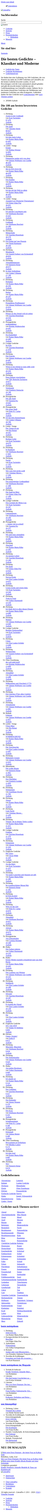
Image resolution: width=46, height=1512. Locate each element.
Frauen (3, 1269)
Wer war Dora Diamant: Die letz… (19, 1385)
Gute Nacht (10, 811)
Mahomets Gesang (13, 758)
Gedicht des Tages (12, 69)
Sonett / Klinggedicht (24, 1196)
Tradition (20, 1293)
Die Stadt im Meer (12, 492)
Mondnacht (10, 252)
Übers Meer (10, 726)
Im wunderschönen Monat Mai (17, 885)
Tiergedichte (21, 1285)
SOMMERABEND (13, 737)
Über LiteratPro (11, 1482)
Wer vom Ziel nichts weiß (15, 471)
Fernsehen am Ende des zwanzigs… (19, 1358)
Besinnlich (5, 1228)
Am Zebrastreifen (12, 939)
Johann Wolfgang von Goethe (20, 161)
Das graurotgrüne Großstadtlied (17, 482)
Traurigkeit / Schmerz (25, 1300)
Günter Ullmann (15, 273)
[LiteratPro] (5, 10)
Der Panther (10, 180)
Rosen (19, 1246)
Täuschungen (22, 1282)
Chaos (8, 641)
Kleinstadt (9, 1132)
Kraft (3, 1311)
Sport (19, 1277)
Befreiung (5, 1225)
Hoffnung (5, 1300)
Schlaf (19, 1254)
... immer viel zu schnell (14, 524)
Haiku (3, 1196)
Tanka (18, 1199)
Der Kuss (9, 1111)
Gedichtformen (29, 95)
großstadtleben (11, 324)
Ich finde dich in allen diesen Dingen (19, 609)
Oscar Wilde (13, 856)
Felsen (3, 1264)
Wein (19, 1313)
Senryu (19, 1194)
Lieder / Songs (6, 1201)
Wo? (7, 1164)
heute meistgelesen (9, 1326)
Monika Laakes (15, 1145)
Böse (3, 1238)
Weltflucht (9, 983)
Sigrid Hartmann (15, 243)
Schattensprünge (12, 1121)
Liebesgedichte (7, 1316)
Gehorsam (5, 1285)
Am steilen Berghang (13, 1068)
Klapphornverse (7, 1199)
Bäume (4, 1223)
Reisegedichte (22, 1241)
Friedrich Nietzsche (16, 390)
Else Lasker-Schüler (16, 579)
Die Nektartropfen (12, 1058)
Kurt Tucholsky (15, 118)
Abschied (9, 545)
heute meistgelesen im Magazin (16, 1365)
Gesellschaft (5, 1287)
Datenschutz (10, 1478)
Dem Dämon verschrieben (15, 377)
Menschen (21, 1212)
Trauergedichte (22, 1295)
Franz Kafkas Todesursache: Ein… (19, 1391)
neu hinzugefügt (9, 1404)
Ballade (4, 1183)
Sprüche (9, 31)
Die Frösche (10, 356)
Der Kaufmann (11, 1428)
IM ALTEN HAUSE (13, 169)
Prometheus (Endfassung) (15, 303)
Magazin (9, 39)
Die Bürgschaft (11, 1440)
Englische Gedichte (8, 1194)
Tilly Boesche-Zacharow (18, 379)
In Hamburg (10, 450)
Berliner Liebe (11, 439)
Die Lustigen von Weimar (15, 973)
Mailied (8, 620)
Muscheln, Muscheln (13, 1047)
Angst (3, 1217)
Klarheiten (5, 1308)
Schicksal (20, 1251)
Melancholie (10, 233)
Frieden (4, 1274)
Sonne (19, 1272)
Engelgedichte (6, 1251)
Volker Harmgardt (15, 601)
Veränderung (22, 1303)
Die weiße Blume (12, 768)
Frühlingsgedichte (8, 1277)
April (3, 1220)
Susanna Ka (13, 401)
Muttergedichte (22, 1225)
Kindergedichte (7, 1306)
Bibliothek (14, 37)
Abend (8, 800)
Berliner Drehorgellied (14, 630)
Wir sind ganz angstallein (15, 535)
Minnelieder (20, 1186)
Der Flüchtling (11, 779)
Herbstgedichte (7, 1298)
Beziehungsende (7, 1233)
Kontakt (9, 1488)
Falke (3, 1261)
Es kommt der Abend (13, 1004)
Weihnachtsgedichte (24, 1311)
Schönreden (21, 1259)
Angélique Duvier (15, 792)
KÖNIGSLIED (11, 896)
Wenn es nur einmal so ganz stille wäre (20, 367)
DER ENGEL (11, 1333)
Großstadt (9, 222)
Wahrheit (20, 1308)
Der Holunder (11, 1100)
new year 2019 (11, 1026)
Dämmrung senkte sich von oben (18, 158)
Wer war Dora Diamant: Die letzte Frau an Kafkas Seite (21, 1459)
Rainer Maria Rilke (16, 139)
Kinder (8, 148)
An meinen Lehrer (12, 556)
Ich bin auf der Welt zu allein (16, 190)
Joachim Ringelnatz (16, 235)
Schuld (19, 1261)
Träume (20, 1298)
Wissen (19, 1319)
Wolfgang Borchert (16, 214)
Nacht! (8, 460)
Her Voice (9, 853)
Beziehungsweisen (8, 1235)
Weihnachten (10, 652)
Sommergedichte (23, 1269)
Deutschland (6, 1248)
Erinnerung (10, 843)
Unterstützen (12, 6)
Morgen (20, 1220)
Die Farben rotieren (13, 949)
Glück (3, 1290)
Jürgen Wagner (14, 1102)
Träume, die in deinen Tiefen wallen (19, 822)
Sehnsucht (21, 1264)
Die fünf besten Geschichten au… (18, 1378)
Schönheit (20, 1256)
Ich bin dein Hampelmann (15, 418)
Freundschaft (6, 1272)
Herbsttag (9, 282)
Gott (3, 1293)
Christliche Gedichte (9, 1243)
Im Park (9, 345)
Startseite (4, 53)
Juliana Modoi (14, 1134)
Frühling (9, 832)
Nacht (19, 1228)
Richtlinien (10, 1484)
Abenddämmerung (13, 263)
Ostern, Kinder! (11, 1036)
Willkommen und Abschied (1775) (18, 683)
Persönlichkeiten (12, 35)
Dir (7, 1015)
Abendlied (9, 673)
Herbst (8, 292)
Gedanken (5, 1282)
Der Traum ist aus (12, 428)
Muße (19, 1223)
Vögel (19, 1306)
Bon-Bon (9, 1339)
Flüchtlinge (5, 1267)
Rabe (19, 1235)
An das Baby (10, 864)
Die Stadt (9, 127)
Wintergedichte (22, 1316)
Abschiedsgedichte (8, 1215)
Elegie (3, 1188)
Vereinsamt (10, 388)
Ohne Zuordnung (22, 1188)
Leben (3, 1313)
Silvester (9, 994)
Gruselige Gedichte (8, 1295)
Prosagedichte (21, 1191)
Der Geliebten (11, 1089)
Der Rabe (9, 567)
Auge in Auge (11, 598)
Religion (20, 1243)
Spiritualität (21, 1274)
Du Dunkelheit (11, 335)
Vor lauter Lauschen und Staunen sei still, (21, 875)
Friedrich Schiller (15, 781)
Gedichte (9, 29)
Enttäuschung (6, 1254)
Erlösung (4, 1259)
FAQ (38, 1492)
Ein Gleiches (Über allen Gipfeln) (18, 694)
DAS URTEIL (11, 1419)
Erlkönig (9, 715)
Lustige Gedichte (22, 1183)
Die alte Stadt (11, 399)
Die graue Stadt (11, 409)
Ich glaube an (11, 1079)
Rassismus (21, 1238)
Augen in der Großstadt (14, 116)
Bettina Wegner (15, 150)
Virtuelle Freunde (7, 1494)
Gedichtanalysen (12, 74)
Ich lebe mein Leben (13, 137)
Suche (3, 20)
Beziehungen (6, 1230)
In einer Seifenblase (13, 271)
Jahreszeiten (5, 1303)
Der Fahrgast (10, 1434)
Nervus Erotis (11, 577)
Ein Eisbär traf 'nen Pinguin (16, 241)
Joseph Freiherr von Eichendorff (21, 254)
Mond (19, 1217)
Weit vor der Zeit (12, 907)
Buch (3, 1241)
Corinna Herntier (15, 941)
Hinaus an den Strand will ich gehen (19, 314)
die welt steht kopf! (13, 662)
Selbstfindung (22, 1267)
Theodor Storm (14, 129)
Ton (18, 1290)
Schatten (20, 1248)
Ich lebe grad (10, 1153)
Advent (8, 928)
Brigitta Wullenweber (17, 326)
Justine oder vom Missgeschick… (18, 1352)
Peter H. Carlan (15, 411)
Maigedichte (5, 1319)
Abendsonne (10, 705)
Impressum (10, 1476)
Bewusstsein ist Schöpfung (16, 1143)
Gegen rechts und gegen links (17, 588)
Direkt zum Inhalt (7, 2)
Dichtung (4, 1186)
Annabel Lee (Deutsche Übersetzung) (20, 201)
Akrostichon (5, 1181)
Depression (5, 1246)
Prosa (8, 33)
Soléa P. (12, 1038)
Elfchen (4, 1191)
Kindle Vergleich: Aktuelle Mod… (18, 1372)
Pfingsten (20, 1233)
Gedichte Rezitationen (14, 71)
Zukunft (20, 1321)
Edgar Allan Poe (15, 203)
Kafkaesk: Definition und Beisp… (18, 1397)
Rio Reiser (13, 430)
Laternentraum (11, 513)
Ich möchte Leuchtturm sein (16, 212)
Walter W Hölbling (16, 1028)
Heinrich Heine (14, 265)
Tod (18, 1287)
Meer (3, 1321)
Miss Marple (21, 1215)
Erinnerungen (6, 1256)
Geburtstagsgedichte (8, 1280)
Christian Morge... (16, 473)
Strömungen (10, 790)
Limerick (19, 1181)
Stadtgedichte (22, 1280)
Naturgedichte (22, 1230)
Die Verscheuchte (12, 747)
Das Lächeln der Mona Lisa (16, 503)
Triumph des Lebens (13, 1411)
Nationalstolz (10, 1346)
